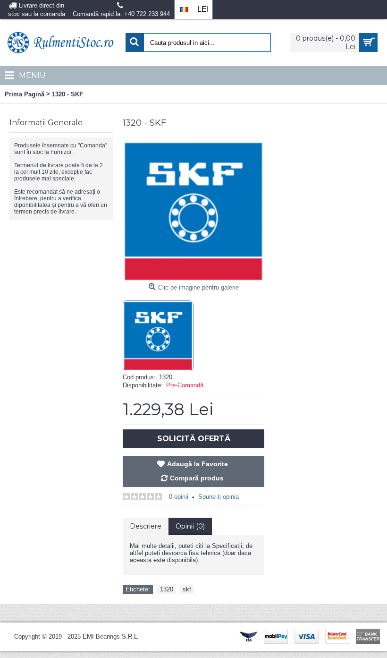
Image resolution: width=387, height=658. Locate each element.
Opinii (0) (190, 526)
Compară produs (197, 478)
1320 (166, 589)
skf (187, 589)
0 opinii (178, 496)
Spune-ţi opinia (218, 496)
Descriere (145, 526)
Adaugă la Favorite (197, 464)
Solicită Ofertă (193, 438)
